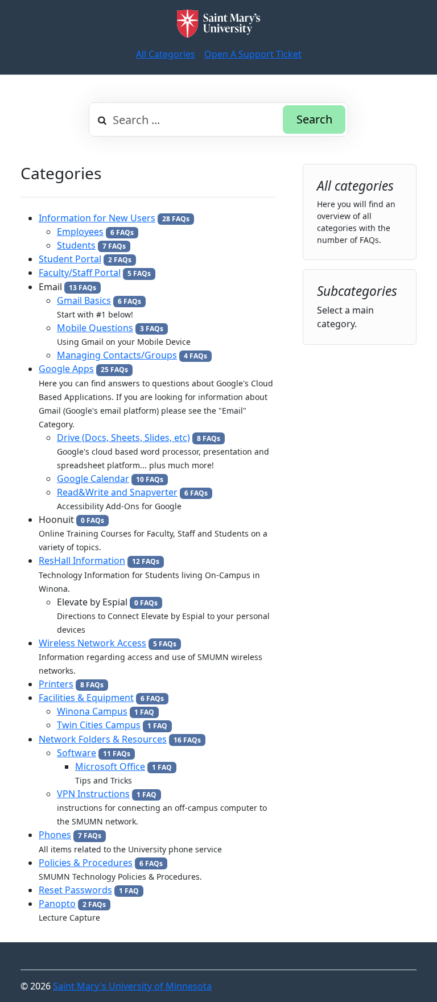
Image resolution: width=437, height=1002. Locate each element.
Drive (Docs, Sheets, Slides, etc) (123, 437)
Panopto (57, 903)
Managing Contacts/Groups (117, 355)
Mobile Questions (95, 327)
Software (76, 753)
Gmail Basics (84, 300)
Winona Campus (92, 711)
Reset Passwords (75, 890)
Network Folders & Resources (103, 739)
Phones (55, 834)
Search (314, 119)
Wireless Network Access (92, 643)
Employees (80, 231)
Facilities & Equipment (86, 697)
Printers (56, 684)
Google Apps (66, 368)
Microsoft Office (110, 766)
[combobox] (218, 119)
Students (76, 245)
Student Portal (70, 259)
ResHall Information (82, 560)
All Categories (165, 54)
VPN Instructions (93, 793)
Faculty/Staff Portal (80, 272)
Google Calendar (93, 478)
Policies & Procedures (86, 862)
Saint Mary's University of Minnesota (132, 986)
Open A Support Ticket (253, 54)
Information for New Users (97, 218)
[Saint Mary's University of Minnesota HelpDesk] (218, 23)
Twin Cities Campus (99, 725)
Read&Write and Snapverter (117, 492)
